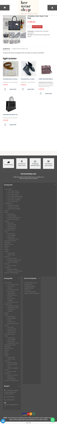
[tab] (6, 49)
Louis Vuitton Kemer (13, 194)
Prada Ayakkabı (11, 216)
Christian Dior (39, 31)
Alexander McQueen (10, 241)
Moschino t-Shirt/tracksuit (14, 271)
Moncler (6, 264)
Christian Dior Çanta (13, 205)
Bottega (6, 246)
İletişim (7, 386)
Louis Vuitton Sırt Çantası (14, 198)
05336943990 (11, 397)
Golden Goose (8, 244)
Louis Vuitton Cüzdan (13, 193)
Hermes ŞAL (10, 223)
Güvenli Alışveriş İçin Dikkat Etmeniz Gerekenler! (31, 292)
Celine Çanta (11, 253)
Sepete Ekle (38, 27)
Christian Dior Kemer (13, 207)
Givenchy (7, 257)
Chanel (6, 210)
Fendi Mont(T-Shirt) (12, 239)
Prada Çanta (11, 214)
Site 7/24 (28, 423)
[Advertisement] (28, 138)
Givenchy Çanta (12, 258)
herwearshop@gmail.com (11, 405)
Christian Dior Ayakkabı (13, 209)
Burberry (6, 249)
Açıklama (6, 49)
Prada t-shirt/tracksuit (13, 217)
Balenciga (7, 242)
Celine (6, 251)
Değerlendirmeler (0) (20, 49)
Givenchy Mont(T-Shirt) (14, 260)
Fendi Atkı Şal (11, 233)
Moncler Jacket (11, 265)
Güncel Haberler (30, 278)
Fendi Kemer (10, 237)
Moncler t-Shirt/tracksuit (11, 273)
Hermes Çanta (11, 228)
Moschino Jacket (12, 269)
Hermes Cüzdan (12, 225)
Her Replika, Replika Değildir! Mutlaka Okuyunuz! (29, 288)
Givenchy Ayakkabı (12, 262)
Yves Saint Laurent (9, 230)
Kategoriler (8, 185)
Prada (6, 212)
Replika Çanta (28, 284)
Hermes (6, 221)
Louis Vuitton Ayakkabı (13, 200)
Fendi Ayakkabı (11, 235)
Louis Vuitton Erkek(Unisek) (14, 196)
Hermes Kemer (11, 226)
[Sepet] (3, 421)
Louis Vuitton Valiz (12, 201)
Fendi (5, 232)
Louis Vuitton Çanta (13, 191)
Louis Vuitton (8, 189)
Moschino (7, 267)
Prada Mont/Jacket (13, 219)
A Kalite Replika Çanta (30, 283)
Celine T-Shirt (11, 255)
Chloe (6, 248)
